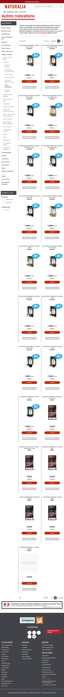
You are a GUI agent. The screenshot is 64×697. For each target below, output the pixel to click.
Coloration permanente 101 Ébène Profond (29, 548)
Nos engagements (46, 664)
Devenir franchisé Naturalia (49, 658)
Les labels (24, 647)
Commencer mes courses (32, 1)
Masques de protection (6, 148)
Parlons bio (24, 645)
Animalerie (5, 159)
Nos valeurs (45, 662)
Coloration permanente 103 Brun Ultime (52, 497)
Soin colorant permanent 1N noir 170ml (29, 397)
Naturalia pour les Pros (47, 647)
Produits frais (6, 34)
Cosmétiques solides (7, 144)
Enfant (4, 176)
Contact (44, 676)
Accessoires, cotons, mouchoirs (8, 110)
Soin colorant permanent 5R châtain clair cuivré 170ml (52, 46)
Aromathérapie (6, 152)
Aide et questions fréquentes (49, 674)
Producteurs (25, 652)
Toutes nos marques (27, 658)
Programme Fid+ (46, 667)
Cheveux (16, 11)
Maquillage (6, 140)
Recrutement (45, 655)
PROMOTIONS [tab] (6, 207)
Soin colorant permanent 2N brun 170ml (52, 347)
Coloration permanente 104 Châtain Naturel (29, 497)
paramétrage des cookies (53, 631)
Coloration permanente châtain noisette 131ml (52, 397)
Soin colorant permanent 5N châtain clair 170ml (29, 297)
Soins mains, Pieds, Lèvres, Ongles (9, 115)
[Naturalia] (15, 6)
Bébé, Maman (6, 48)
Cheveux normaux (7, 66)
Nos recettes (25, 654)
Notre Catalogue (26, 656)
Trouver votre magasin (47, 645)
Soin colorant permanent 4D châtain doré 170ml (29, 196)
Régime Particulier (6, 683)
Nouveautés (5, 162)
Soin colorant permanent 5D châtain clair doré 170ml (52, 146)
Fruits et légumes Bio (7, 645)
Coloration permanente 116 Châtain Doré (52, 447)
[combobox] (48, 7)
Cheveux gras (8, 74)
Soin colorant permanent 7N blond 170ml (29, 247)
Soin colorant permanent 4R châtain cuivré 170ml (29, 96)
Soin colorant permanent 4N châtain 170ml (52, 297)
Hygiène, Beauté (10, 11)
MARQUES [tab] (5, 197)
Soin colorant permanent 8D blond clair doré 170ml (52, 96)
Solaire (5, 134)
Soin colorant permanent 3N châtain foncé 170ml (29, 347)
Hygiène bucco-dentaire (7, 95)
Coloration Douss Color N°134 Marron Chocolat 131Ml (29, 447)
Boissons (5, 42)
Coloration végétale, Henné (9, 81)
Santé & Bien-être (7, 51)
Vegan (4, 168)
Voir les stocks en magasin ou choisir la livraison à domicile (29, 87)
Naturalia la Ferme (46, 649)
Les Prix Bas (6, 179)
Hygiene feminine (8, 107)
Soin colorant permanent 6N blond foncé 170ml (52, 247)
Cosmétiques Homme (7, 130)
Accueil (4, 11)
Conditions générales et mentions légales (17, 693)
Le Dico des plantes (26, 649)
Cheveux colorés (9, 77)
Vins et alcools (6, 45)
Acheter (29, 81)
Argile (4, 137)
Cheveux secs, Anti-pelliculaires (9, 70)
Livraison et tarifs (46, 670)
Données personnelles (34, 693)
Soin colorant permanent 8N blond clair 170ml (52, 196)
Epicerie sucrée (6, 31)
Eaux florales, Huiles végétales (8, 123)
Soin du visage (7, 119)
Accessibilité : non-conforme (49, 685)
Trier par (46, 41)
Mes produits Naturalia (6, 183)
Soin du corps (7, 127)
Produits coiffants (7, 90)
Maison (4, 156)
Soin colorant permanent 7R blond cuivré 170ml (29, 46)
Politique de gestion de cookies (48, 693)
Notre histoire (45, 660)
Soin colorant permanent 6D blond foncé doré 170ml (29, 146)
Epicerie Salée (6, 28)
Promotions (5, 165)
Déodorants (6, 104)
